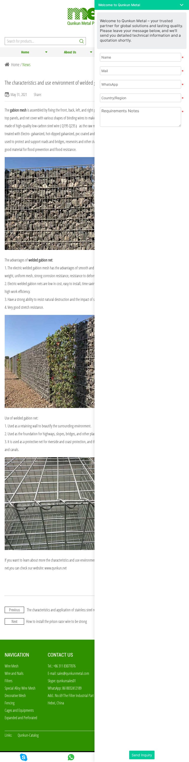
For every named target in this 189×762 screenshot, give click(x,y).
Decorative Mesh (15, 695)
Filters (8, 680)
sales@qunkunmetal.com (73, 673)
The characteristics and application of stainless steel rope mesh (67, 610)
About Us (70, 52)
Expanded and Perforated (21, 717)
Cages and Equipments (19, 710)
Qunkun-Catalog (28, 735)
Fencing (10, 703)
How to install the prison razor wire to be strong (56, 621)
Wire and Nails (14, 673)
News (26, 64)
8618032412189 (71, 688)
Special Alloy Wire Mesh (20, 688)
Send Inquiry (142, 755)
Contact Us (60, 655)
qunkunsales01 (66, 680)
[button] (141, 5)
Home (25, 52)
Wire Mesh (11, 666)
